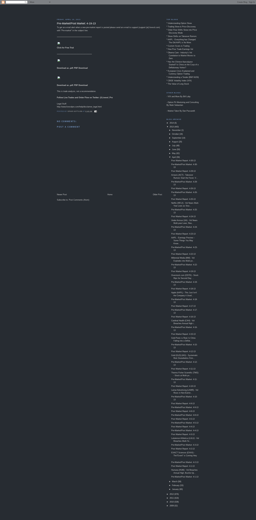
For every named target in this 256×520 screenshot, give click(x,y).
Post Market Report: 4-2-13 (183, 449)
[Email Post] (95, 111)
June (174, 149)
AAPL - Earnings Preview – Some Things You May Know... (183, 241)
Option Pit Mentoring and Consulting (183, 102)
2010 (172, 502)
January (175, 489)
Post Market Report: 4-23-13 (183, 234)
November (176, 130)
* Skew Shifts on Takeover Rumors (182, 36)
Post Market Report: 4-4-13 (183, 427)
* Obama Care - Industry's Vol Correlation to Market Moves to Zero (181, 55)
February (176, 485)
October (175, 134)
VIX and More (174, 96)
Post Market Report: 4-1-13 (183, 466)
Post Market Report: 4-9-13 (183, 403)
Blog (128, 10)
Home (109, 194)
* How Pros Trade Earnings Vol (180, 49)
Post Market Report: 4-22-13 (183, 254)
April (174, 157)
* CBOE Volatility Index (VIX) (179, 80)
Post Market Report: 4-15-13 (183, 334)
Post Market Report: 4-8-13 (183, 411)
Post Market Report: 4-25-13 (183, 199)
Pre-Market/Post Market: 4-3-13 (184, 445)
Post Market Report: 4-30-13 (183, 160)
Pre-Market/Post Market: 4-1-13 (184, 477)
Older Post (157, 194)
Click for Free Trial (65, 48)
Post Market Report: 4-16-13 (183, 317)
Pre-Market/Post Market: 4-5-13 (184, 423)
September (177, 138)
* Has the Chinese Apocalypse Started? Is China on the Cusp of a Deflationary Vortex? (183, 65)
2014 (172, 123)
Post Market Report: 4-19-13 (183, 271)
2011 (172, 498)
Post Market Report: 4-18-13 (183, 289)
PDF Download (81, 68)
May (174, 153)
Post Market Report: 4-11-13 (183, 369)
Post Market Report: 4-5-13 (183, 419)
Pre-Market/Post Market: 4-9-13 (184, 407)
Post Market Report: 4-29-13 (183, 171)
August (175, 142)
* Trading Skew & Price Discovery (181, 27)
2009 (172, 506)
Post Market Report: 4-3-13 (183, 434)
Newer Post (62, 194)
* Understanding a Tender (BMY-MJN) (183, 77)
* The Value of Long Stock (178, 84)
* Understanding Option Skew (179, 23)
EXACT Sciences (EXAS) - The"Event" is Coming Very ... (184, 455)
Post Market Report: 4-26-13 (183, 188)
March (175, 481)
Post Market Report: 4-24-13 (183, 216)
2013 (172, 127)
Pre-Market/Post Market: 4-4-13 (184, 430)
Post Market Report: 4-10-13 (183, 386)
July (174, 145)
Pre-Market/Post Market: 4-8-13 (184, 415)
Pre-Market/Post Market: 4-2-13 (184, 462)
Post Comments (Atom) (79, 200)
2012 (172, 494)
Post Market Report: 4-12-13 (183, 351)
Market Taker (173, 111)
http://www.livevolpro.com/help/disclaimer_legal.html (79, 107)
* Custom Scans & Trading (178, 46)
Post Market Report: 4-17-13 (183, 306)
